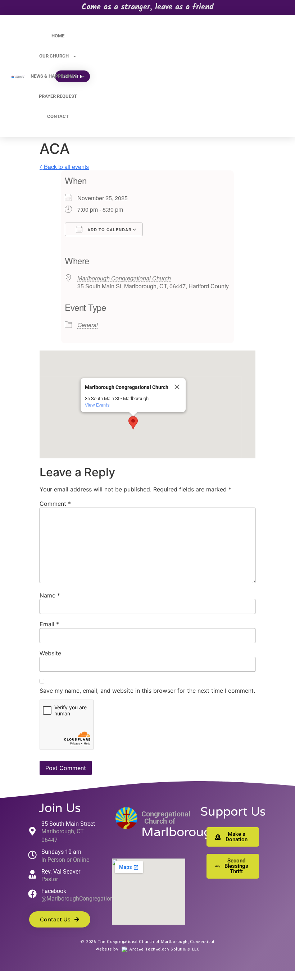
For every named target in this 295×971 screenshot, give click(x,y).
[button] (133, 423)
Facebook (53, 891)
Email (49, 624)
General (87, 325)
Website (50, 653)
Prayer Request (58, 96)
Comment (55, 504)
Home (57, 35)
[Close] (177, 386)
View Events (97, 405)
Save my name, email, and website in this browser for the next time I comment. (147, 690)
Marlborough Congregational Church (124, 278)
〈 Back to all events (64, 166)
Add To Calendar (109, 229)
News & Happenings (54, 76)
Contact (58, 116)
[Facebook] (32, 893)
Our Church (54, 56)
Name (50, 595)
